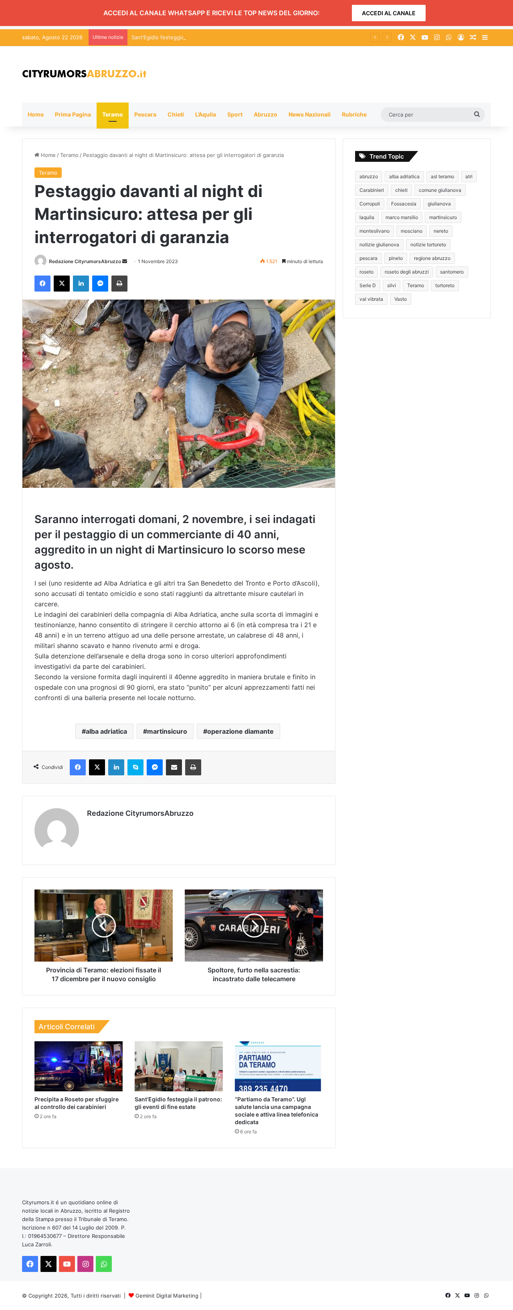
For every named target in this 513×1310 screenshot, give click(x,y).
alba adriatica (106, 731)
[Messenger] (100, 284)
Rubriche (354, 114)
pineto (396, 258)
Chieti (176, 114)
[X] (62, 284)
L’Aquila (205, 114)
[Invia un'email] (124, 261)
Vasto (400, 299)
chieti (401, 190)
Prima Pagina (73, 114)
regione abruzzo (432, 258)
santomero (452, 272)
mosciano (411, 231)
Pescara (145, 114)
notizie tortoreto (428, 244)
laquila (367, 217)
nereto (441, 231)
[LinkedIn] (81, 284)
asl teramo (442, 176)
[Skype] (135, 767)
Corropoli (370, 204)
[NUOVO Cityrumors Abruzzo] (84, 74)
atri (469, 176)
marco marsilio (402, 217)
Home (36, 114)
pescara (369, 258)
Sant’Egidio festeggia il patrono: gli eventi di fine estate (200, 37)
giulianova (439, 204)
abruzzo (369, 176)
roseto (367, 272)
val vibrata (371, 299)
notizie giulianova (379, 244)
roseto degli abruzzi (407, 272)
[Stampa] (119, 284)
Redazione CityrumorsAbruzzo (85, 261)
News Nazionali (310, 114)
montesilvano (375, 231)
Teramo (112, 114)
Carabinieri (372, 190)
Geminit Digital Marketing (166, 1295)
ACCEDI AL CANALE (389, 13)
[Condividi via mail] (174, 767)
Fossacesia (403, 204)
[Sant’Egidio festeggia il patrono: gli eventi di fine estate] (179, 1066)
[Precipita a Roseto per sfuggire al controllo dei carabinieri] (78, 1066)
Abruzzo (265, 114)
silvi (391, 285)
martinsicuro (167, 731)
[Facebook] (42, 284)
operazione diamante (240, 731)
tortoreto (444, 285)
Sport (234, 114)
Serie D (368, 285)
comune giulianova (440, 190)
